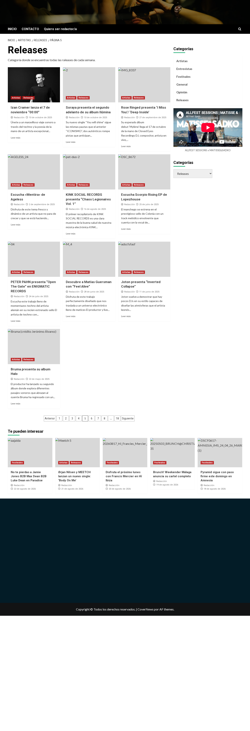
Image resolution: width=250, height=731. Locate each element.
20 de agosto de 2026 (120, 489)
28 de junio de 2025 (94, 291)
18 (117, 418)
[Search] (239, 29)
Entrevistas (184, 69)
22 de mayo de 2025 (39, 379)
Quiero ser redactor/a (60, 29)
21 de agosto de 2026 (72, 489)
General (182, 84)
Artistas (16, 98)
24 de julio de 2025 (38, 296)
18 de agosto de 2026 (215, 489)
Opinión (181, 92)
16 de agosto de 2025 (95, 209)
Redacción (19, 117)
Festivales (183, 76)
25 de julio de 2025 (149, 204)
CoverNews (146, 609)
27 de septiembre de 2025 (152, 117)
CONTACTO (30, 29)
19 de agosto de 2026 (167, 484)
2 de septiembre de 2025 (42, 204)
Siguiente (128, 418)
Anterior (50, 418)
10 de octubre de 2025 (40, 117)
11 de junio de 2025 (149, 291)
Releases (28, 98)
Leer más (15, 137)
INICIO (12, 29)
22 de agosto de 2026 (25, 489)
